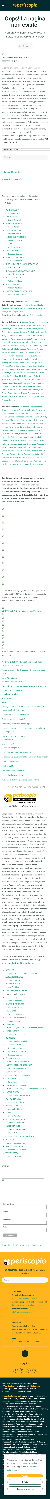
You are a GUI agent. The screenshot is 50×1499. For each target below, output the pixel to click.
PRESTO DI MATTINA (14, 1105)
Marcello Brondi (32, 335)
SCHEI (8, 1112)
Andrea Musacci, (37, 1401)
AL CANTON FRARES (14, 977)
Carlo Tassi (18, 973)
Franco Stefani (15, 461)
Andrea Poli (37, 447)
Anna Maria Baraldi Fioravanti (32, 410)
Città (5, 1227)
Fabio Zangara (38, 464)
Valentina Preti (8, 450)
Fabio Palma (27, 376)
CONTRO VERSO (12, 997)
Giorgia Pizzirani (24, 447)
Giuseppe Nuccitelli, (10, 1442)
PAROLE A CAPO (12, 1092)
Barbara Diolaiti (28, 420)
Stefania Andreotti (10, 410)
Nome (5, 1212)
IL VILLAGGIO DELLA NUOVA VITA (20, 271)
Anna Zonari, (24, 1406)
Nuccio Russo (23, 454)
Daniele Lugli (31, 362)
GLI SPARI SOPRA (13, 1044)
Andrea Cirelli (13, 233)
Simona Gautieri (34, 427)
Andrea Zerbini (8, 400)
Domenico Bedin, (8, 1421)
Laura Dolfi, (6, 1444)
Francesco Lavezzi (17, 362)
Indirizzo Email (8, 1204)
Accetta (25, 1476)
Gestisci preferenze (25, 1489)
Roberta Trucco (20, 393)
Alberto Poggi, (42, 1396)
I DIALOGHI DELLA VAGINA (17, 1051)
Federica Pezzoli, (36, 1424)
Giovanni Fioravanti (16, 294)
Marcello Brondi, (25, 1452)
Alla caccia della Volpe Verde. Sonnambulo (20, 780)
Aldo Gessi (16, 423)
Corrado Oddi (15, 376)
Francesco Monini (31, 301)
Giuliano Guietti (35, 430)
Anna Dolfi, (19, 1404)
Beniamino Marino (24, 366)
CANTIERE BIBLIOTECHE (16, 990)
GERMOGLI (10, 1038)
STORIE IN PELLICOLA (15, 1119)
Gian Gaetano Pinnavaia (19, 383)
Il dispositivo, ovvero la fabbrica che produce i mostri (25, 757)
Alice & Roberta (18, 325)
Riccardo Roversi (9, 454)
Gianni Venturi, (28, 1434)
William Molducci (15, 281)
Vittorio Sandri (36, 454)
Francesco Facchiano (26, 349)
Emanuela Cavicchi (30, 339)
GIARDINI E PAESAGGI (15, 257)
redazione (20, 1129)
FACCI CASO (10, 243)
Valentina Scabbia (26, 457)
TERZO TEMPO (11, 1133)
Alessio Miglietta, (25, 1398)
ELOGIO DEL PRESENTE (15, 237)
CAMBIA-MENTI (12, 216)
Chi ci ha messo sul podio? (13, 719)
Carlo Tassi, (6, 1411)
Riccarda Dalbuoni (15, 254)
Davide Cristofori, (37, 1419)
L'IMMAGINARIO (12, 1058)
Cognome (7, 1219)
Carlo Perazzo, (42, 1409)
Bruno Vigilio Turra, (9, 1388)
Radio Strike (33, 389)
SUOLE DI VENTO (12, 1126)
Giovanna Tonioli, (9, 1437)
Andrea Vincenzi (24, 464)
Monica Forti (7, 427)
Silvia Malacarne (26, 433)
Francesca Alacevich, (24, 1426)
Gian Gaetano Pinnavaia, (12, 1434)
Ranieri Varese (8, 396)
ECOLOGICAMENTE (13, 230)
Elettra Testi (13, 267)
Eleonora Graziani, (24, 1391)
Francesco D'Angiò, (40, 1426)
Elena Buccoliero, (22, 1421)
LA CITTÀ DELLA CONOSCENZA (18, 291)
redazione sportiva (24, 1136)
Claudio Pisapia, (8, 1416)
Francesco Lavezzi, (27, 1429)
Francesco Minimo (31, 372)
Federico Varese (35, 393)
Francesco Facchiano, (10, 1429)
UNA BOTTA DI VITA (14, 1146)
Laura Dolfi (11, 349)
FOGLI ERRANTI (12, 1031)
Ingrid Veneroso (9, 464)
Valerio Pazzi (17, 379)
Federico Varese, (8, 1426)
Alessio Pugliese (23, 450)
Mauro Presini (37, 383)
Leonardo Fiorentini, (30, 1444)
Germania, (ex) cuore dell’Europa (16, 723)
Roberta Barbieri (17, 328)
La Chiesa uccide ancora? (13, 770)
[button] (3, 5)
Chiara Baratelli (14, 220)
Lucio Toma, (19, 1449)
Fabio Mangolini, (22, 1424)
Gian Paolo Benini (31, 332)
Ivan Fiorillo (41, 423)
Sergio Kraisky (19, 1027)
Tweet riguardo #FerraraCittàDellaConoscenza (22, 1245)
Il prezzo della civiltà (11, 761)
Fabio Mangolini (17, 369)
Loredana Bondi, (8, 1447)
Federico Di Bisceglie (11, 420)
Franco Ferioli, (22, 1432)
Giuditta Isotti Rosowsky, (11, 1439)
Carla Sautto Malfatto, (27, 1409)
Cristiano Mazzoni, (9, 1419)
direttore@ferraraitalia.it (23, 963)
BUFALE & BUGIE (12, 983)
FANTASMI (10, 1024)
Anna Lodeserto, (30, 1404)
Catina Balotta (32, 325)
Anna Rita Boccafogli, (10, 1406)
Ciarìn (13, 342)
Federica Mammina (19, 437)
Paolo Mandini (34, 437)
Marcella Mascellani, (10, 1452)
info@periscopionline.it (22, 1312)
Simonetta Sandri (17, 308)
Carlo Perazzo (30, 379)
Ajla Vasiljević (40, 461)
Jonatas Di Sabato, (33, 345)
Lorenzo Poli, (21, 1447)
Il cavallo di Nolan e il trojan (14, 775)
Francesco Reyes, (9, 1432)
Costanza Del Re (17, 345)
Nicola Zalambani (36, 396)
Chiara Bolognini (36, 413)
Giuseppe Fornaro (34, 352)
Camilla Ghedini (9, 430)
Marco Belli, (36, 1452)
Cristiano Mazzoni (32, 369)
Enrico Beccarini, (8, 1424)
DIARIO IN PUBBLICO (14, 223)
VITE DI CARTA (11, 1153)
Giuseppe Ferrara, (29, 1439)
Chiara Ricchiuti (38, 450)
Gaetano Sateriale (10, 457)
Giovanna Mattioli (15, 260)
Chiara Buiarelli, (22, 1414)
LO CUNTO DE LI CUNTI (15, 1085)
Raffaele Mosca (8, 444)
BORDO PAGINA (12, 210)
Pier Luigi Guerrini (29, 359)
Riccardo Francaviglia (24, 356)
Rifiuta (25, 1481)
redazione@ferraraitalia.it (13, 172)
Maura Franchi (14, 240)
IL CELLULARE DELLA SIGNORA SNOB (21, 264)
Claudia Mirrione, (35, 1414)
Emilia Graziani (28, 423)
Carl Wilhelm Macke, (10, 1409)
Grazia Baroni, (24, 1442)
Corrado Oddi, (21, 1416)
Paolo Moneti (16, 372)
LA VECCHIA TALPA (13, 1072)
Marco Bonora (8, 417)
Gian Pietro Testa (15, 274)
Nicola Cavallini (20, 1041)
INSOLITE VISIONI (13, 277)
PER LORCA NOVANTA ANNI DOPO (17, 752)
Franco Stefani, (34, 1432)
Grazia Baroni (31, 328)
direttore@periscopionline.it (24, 1305)
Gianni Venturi (14, 227)
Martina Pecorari (9, 447)
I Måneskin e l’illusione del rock (15, 714)
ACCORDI (9, 970)
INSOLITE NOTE (12, 284)
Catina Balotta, (31, 1411)
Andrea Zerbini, (8, 1404)
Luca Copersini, (8, 1449)
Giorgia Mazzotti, (41, 1434)
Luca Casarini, (31, 1447)
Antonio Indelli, (36, 1406)
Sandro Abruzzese (30, 322)
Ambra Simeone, (39, 1398)
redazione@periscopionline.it (24, 1298)
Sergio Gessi (13, 247)
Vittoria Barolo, (30, 305)
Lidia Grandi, (43, 1444)
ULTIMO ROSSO (12, 1139)
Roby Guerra (13, 213)
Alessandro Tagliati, (10, 1398)
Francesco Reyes (33, 386)
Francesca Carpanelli (24, 417)
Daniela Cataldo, (23, 1419)
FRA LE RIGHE (11, 250)
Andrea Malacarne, (22, 1401)
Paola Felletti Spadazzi (34, 315)
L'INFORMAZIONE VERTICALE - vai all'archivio (22, 611)
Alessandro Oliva (23, 444)
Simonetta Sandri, (9, 1391)
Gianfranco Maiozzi (10, 433)
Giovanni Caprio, (23, 1437)
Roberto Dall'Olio (15, 1102)
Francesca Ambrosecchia (31, 406)
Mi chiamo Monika (10, 766)
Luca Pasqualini (39, 444)
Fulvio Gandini (20, 427)
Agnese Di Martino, (29, 1396)
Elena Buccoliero (15, 1000)
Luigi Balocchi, (30, 1449)
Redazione (20, 386)
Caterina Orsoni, (18, 1411)
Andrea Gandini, (8, 1401)
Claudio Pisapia (8, 386)
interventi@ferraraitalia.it (13, 179)
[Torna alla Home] (25, 5)
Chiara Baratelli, (8, 1414)
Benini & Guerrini (15, 332)
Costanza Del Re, (33, 1416)
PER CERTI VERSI (13, 1099)
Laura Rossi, (16, 1444)
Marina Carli (15, 339)
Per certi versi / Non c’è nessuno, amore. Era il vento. (25, 686)
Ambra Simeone (33, 308)
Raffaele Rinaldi (9, 389)
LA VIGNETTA (11, 1078)
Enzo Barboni (22, 413)
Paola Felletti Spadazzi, (27, 1388)
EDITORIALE (10, 1011)
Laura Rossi (22, 389)
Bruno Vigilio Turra (15, 311)
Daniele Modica (25, 440)
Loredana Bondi (17, 335)
